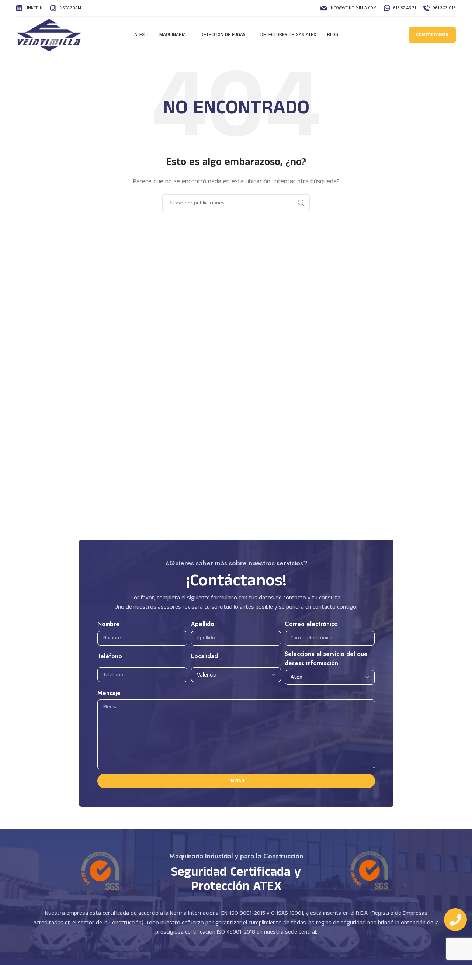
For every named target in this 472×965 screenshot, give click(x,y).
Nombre (108, 624)
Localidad (204, 656)
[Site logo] (49, 35)
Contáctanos (432, 34)
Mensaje (109, 693)
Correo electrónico (311, 624)
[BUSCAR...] (301, 202)
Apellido (202, 624)
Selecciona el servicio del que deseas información (326, 659)
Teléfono (109, 656)
